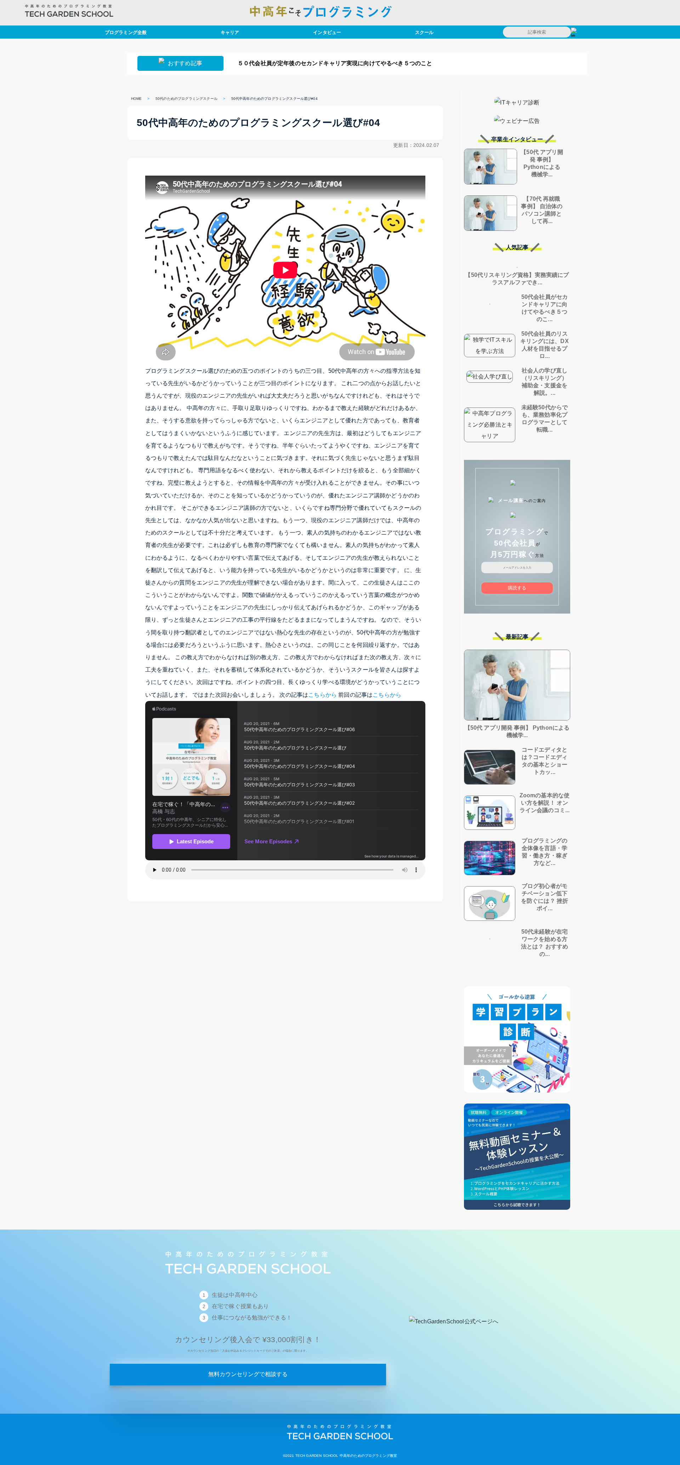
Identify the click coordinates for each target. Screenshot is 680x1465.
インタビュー (327, 32)
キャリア (230, 32)
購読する (517, 588)
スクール (424, 32)
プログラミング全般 (126, 32)
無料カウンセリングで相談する (248, 1374)
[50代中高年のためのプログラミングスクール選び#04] (340, 1444)
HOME (136, 99)
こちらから (322, 695)
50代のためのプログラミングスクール (186, 99)
